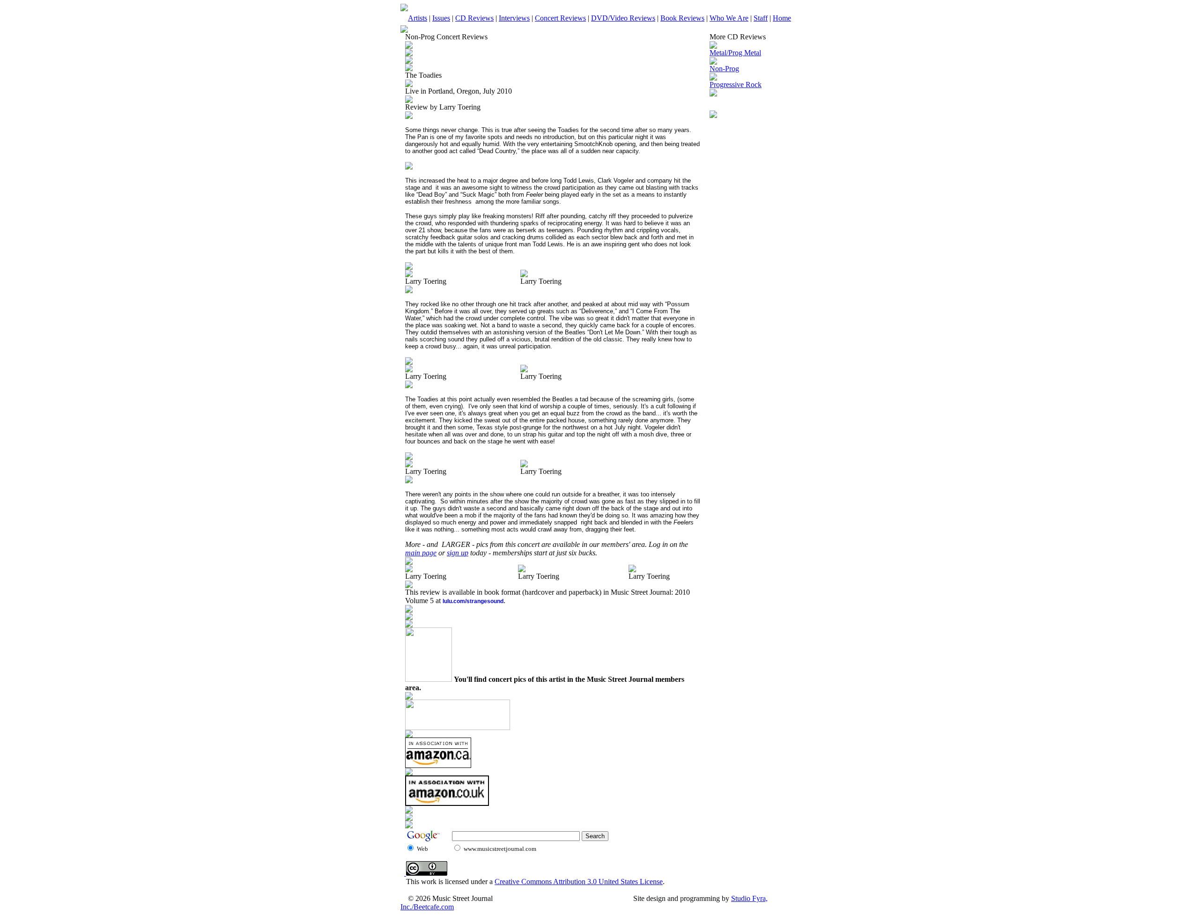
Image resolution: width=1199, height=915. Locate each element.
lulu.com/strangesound (473, 601)
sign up (457, 553)
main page (421, 553)
